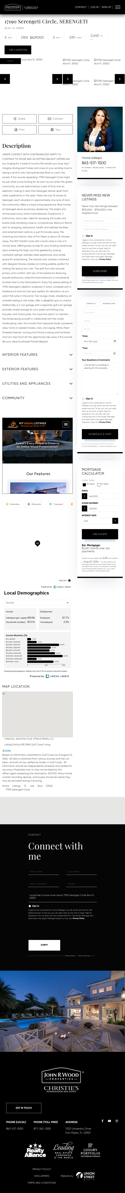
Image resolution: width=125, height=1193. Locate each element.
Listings (16, 785)
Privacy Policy (105, 259)
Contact (81, 7)
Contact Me (110, 168)
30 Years (90, 484)
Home (5, 785)
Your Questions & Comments (96, 360)
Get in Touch (24, 1108)
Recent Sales (98, 168)
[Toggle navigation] (117, 7)
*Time (85, 348)
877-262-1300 (42, 1128)
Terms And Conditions (41, 1182)
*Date (85, 336)
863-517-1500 (94, 163)
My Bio (84, 171)
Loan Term (88, 480)
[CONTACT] (18, 49)
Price (85, 491)
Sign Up (106, 7)
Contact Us (90, 303)
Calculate (100, 534)
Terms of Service (106, 446)
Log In (94, 7)
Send (44, 945)
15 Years (105, 484)
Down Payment (90, 503)
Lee (32, 785)
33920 (49, 785)
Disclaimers (41, 1175)
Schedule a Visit (109, 303)
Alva (40, 785)
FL (25, 785)
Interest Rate (89, 515)
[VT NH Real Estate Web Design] (85, 1176)
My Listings (86, 168)
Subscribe (100, 271)
